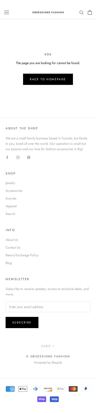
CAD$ (46, 346)
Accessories (14, 190)
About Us (12, 239)
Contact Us (13, 247)
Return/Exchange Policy (22, 255)
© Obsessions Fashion (48, 356)
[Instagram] (18, 157)
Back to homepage (48, 79)
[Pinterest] (28, 157)
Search (10, 213)
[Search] (81, 12)
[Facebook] (7, 157)
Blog (9, 263)
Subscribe (22, 322)
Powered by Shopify (48, 362)
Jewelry (10, 183)
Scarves (11, 198)
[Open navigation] (6, 12)
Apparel (11, 206)
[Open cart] (90, 12)
